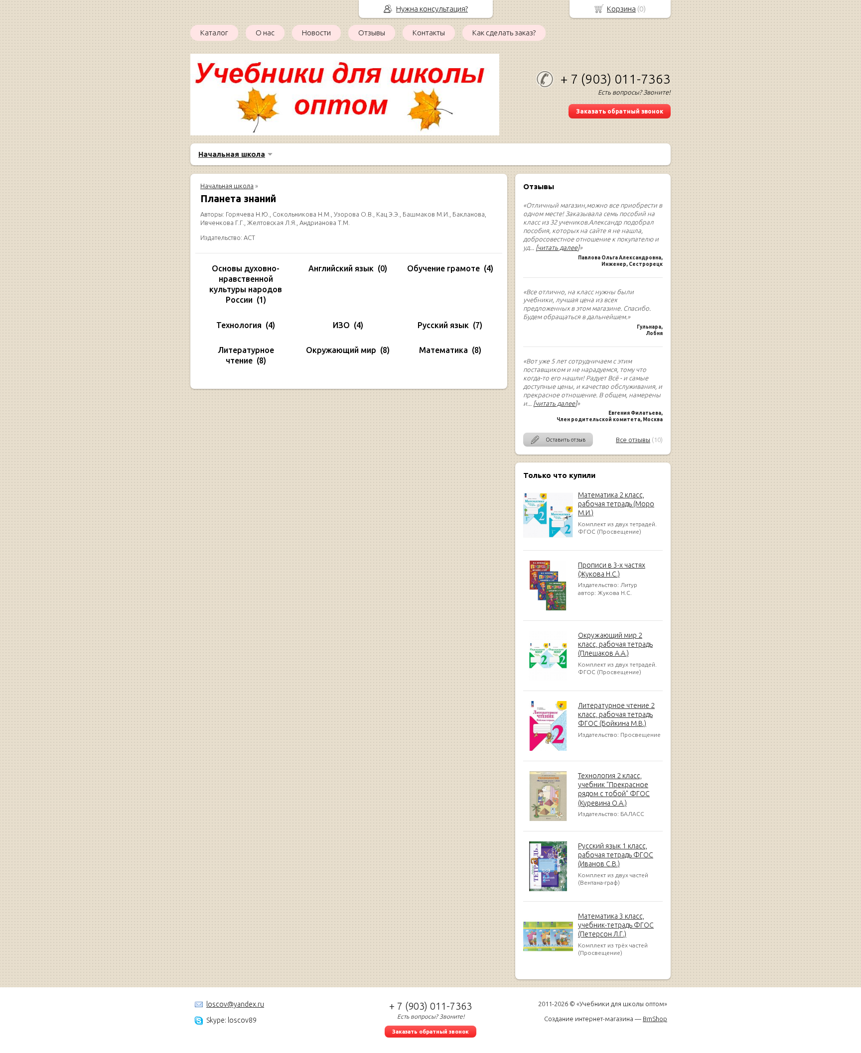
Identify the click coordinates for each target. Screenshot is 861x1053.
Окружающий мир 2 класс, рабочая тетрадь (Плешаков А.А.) (615, 644)
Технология (239, 325)
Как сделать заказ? (504, 32)
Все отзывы (633, 439)
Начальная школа (231, 154)
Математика (443, 350)
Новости (316, 32)
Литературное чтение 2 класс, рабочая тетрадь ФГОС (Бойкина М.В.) (616, 714)
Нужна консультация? (432, 8)
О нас (265, 32)
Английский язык (341, 268)
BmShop (655, 1018)
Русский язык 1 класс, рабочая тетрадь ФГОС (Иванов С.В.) (615, 855)
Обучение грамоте (443, 268)
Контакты (429, 32)
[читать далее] (557, 247)
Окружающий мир (341, 350)
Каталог (214, 32)
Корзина (621, 8)
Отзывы (371, 32)
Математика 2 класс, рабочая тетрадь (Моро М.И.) (616, 504)
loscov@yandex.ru (235, 1004)
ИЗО (341, 325)
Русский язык (443, 325)
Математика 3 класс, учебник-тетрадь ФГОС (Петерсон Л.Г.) (616, 925)
